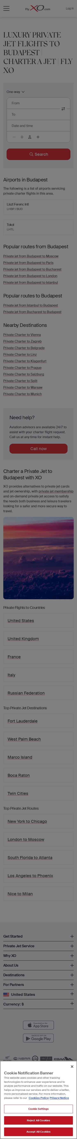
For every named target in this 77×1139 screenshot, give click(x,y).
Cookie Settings (38, 1109)
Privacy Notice (59, 1098)
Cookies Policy (39, 1098)
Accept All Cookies (38, 1131)
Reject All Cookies (38, 1120)
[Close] (72, 1066)
